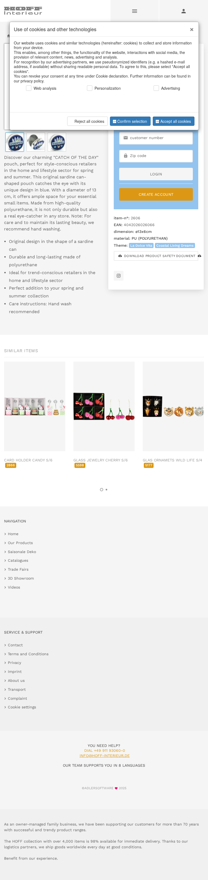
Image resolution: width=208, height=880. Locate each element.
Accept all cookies (175, 121)
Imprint (15, 671)
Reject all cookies (89, 121)
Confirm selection (132, 121)
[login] (183, 11)
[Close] (190, 27)
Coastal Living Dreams (175, 245)
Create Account (156, 194)
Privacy (14, 662)
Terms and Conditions (28, 654)
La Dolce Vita (141, 245)
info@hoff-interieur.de (105, 755)
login (156, 174)
